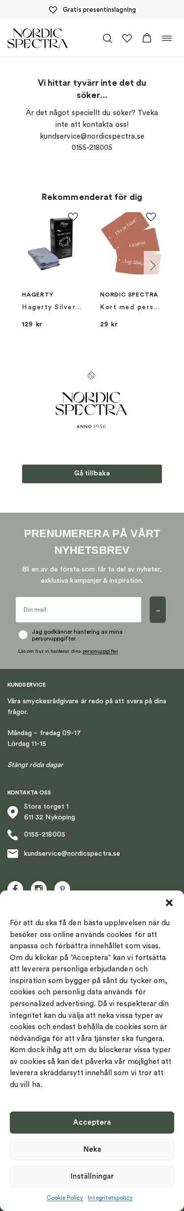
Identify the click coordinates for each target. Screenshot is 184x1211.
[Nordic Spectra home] (37, 38)
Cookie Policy (65, 1198)
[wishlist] (127, 38)
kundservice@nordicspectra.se (72, 853)
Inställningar (92, 1176)
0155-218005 (44, 834)
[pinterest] (62, 889)
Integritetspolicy (110, 1198)
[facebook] (15, 889)
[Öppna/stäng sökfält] (107, 38)
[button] (169, 903)
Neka (92, 1149)
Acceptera (92, 1122)
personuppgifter (100, 651)
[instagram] (39, 889)
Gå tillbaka (92, 473)
